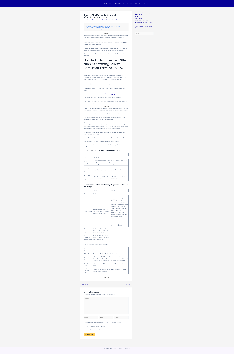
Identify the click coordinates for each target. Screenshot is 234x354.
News (110, 3)
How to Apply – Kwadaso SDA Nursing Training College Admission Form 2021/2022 (102, 26)
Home (105, 3)
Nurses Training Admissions (105, 19)
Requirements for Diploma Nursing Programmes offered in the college (102, 29)
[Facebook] (150, 3)
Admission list (142, 3)
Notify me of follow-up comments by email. (95, 326)
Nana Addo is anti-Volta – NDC (142, 30)
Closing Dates (117, 3)
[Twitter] (153, 3)
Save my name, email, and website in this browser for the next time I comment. (103, 322)
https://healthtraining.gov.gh (108, 94)
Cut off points (133, 3)
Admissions (125, 3)
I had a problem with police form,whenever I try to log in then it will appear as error (144, 22)
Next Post (128, 284)
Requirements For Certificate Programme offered (98, 27)
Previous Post (84, 284)
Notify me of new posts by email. (92, 329)
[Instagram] (147, 3)
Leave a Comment (88, 19)
